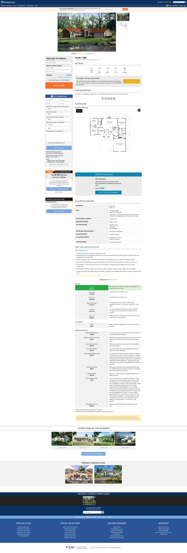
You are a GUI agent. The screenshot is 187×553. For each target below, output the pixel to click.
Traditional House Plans (23, 534)
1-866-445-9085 (65, 80)
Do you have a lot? (51, 112)
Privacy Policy (82, 10)
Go (185, 2)
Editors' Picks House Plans (70, 527)
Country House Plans (23, 527)
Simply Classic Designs (117, 532)
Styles (82, 517)
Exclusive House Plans (70, 529)
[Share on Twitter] (111, 98)
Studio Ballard (117, 534)
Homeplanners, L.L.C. (117, 529)
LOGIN (181, 6)
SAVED (170, 6)
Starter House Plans (70, 536)
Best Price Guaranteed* (65, 77)
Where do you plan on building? (55, 122)
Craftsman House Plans (23, 529)
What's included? (50, 60)
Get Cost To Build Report (59, 189)
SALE (36, 6)
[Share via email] (102, 98)
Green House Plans (70, 530)
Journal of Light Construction (164, 532)
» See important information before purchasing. (88, 275)
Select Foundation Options (54, 65)
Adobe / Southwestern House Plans (91, 59)
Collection (21, 6)
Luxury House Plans (70, 532)
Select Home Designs (117, 530)
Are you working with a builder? (55, 117)
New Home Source (164, 527)
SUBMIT (125, 9)
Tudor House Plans (23, 536)
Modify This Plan (131, 81)
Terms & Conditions (71, 10)
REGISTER (175, 6)
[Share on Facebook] (108, 98)
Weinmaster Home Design (117, 537)
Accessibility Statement (115, 547)
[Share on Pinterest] (114, 98)
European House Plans (23, 530)
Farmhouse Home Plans (23, 532)
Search (77, 517)
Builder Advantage (164, 529)
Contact (109, 517)
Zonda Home (163, 534)
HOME (3, 6)
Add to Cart (59, 85)
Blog (95, 517)
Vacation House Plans (70, 537)
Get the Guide (59, 211)
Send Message (59, 148)
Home (76, 59)
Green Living (116, 527)
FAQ (99, 517)
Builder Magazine (163, 530)
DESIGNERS (30, 6)
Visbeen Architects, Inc (117, 536)
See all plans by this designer (93, 454)
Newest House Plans (70, 534)
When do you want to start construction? (57, 106)
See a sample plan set (81, 250)
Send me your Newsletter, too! (56, 143)
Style (14, 6)
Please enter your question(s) (54, 131)
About (103, 517)
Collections (89, 517)
